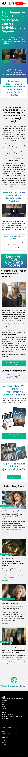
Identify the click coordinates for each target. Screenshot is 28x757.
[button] (25, 3)
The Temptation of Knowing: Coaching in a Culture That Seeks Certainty (13, 563)
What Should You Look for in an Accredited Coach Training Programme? (12, 516)
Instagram (5, 747)
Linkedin (4, 743)
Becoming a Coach (6, 506)
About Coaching (6, 553)
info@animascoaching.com (9, 733)
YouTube (4, 745)
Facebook (4, 741)
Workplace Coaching (7, 599)
